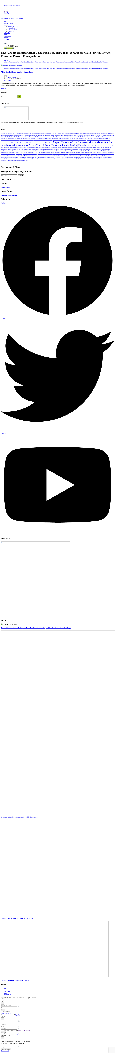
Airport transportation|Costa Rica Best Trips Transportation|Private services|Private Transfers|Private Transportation (70, 150)
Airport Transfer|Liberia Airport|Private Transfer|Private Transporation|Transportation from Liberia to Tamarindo (66, 149)
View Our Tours (9, 48)
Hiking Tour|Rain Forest (12, 160)
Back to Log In (5, 1051)
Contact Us (7, 36)
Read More (4, 88)
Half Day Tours (12, 29)
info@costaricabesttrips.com (12, 5)
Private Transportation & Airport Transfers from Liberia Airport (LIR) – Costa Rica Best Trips (36, 628)
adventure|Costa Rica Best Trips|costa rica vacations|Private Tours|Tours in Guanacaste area (90, 136)
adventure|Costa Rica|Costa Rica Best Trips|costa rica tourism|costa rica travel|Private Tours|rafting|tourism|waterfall (24, 138)
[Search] (19, 96)
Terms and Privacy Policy (25, 1030)
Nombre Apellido (13, 77)
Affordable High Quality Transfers (17, 72)
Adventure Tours (13, 26)
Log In (18, 1034)
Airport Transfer (8, 23)
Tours (6, 25)
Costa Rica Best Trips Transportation (43, 155)
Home (6, 21)
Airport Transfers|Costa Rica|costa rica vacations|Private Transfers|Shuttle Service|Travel (82, 147)
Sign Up (6, 13)
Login (6, 11)
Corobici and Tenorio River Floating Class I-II (47, 154)
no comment (7, 80)
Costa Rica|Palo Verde (78, 158)
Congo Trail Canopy (33, 154)
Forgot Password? (6, 1013)
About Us (7, 33)
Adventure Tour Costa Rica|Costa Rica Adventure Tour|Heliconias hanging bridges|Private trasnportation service (24, 133)
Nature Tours (11, 28)
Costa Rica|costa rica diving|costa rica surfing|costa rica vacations (50, 158)
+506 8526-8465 (5, 187)
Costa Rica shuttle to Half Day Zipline (15, 980)
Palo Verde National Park (22, 160)
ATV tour (13, 154)
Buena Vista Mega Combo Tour (22, 154)
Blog (5, 34)
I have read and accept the (18, 1030)
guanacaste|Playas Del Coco (89, 158)
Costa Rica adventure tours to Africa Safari (17, 918)
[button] (59, 43)
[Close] (2, 1003)
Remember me (7, 1011)
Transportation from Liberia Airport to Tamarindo (19, 817)
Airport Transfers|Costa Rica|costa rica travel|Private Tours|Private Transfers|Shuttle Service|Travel (43, 147)
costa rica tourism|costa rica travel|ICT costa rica (27, 158)
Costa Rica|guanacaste (68, 158)
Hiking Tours (11, 31)
